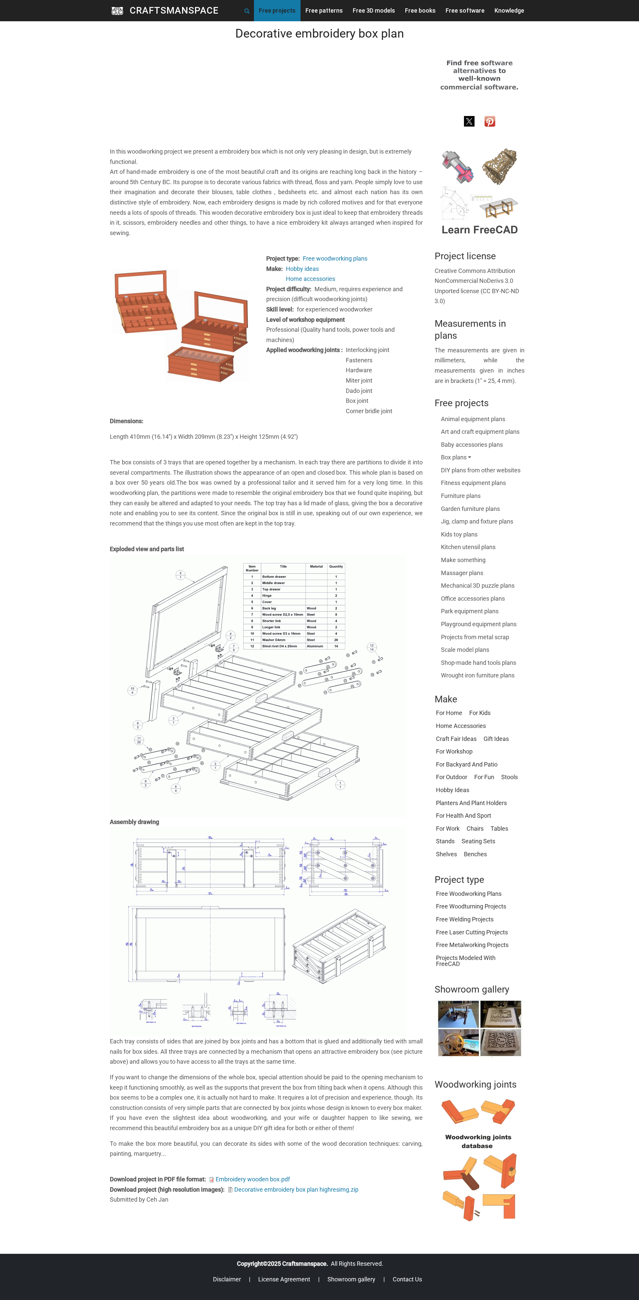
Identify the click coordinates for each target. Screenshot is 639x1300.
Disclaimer (227, 1279)
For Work (448, 828)
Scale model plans (465, 649)
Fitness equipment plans (473, 482)
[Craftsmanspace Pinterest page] (490, 120)
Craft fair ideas (456, 738)
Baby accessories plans (472, 444)
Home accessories (310, 278)
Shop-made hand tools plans (478, 662)
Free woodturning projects (471, 906)
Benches (475, 854)
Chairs (475, 828)
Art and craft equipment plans (480, 431)
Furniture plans (461, 495)
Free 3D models (374, 10)
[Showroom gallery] (480, 1028)
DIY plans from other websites (481, 470)
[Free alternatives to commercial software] (479, 74)
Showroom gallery (351, 1279)
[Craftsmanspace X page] (469, 120)
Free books (420, 10)
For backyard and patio (467, 764)
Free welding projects (465, 919)
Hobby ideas (302, 268)
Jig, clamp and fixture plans (477, 521)
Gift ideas (496, 738)
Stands (445, 841)
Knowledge (509, 10)
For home (449, 712)
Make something (463, 559)
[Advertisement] (266, 100)
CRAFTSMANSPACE (174, 10)
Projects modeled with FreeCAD (466, 960)
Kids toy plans (459, 534)
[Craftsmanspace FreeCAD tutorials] (479, 191)
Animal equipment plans (473, 418)
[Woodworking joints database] (480, 1160)
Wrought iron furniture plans (478, 675)
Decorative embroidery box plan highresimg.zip (296, 1189)
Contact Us (407, 1279)
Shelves (446, 854)
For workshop (454, 751)
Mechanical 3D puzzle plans (478, 585)
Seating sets (478, 841)
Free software (465, 10)
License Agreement (284, 1279)
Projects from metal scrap (475, 637)
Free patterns (324, 10)
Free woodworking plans (335, 258)
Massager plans (462, 572)
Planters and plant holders (471, 802)
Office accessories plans (473, 598)
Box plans (454, 457)
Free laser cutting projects (472, 932)
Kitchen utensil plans (468, 546)
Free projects (277, 10)
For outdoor (451, 776)
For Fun (484, 776)
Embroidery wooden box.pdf (253, 1179)
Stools (509, 776)
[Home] (120, 10)
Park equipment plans (470, 611)
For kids (480, 712)
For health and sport (463, 815)
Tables (499, 828)
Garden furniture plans (470, 508)
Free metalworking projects (472, 944)
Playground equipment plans (479, 624)
